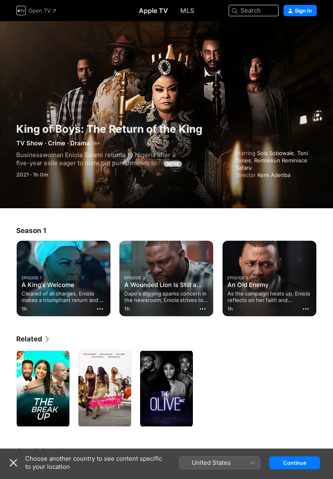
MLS (187, 10)
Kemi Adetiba (273, 175)
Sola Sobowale (275, 153)
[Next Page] (325, 277)
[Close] (13, 462)
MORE (172, 164)
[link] (33, 338)
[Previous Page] (8, 277)
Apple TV (153, 10)
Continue (295, 463)
